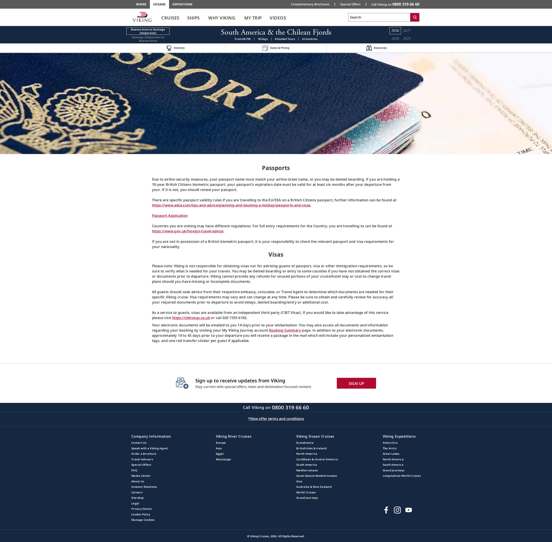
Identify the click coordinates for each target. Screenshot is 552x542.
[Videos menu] (291, 18)
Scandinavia (305, 443)
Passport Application (170, 215)
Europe (221, 443)
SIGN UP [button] (356, 383)
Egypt (220, 454)
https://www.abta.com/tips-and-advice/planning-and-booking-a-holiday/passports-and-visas (231, 205)
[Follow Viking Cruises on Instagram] (397, 510)
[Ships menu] (204, 18)
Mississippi (223, 459)
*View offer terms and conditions (276, 418)
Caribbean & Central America (317, 459)
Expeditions (182, 4)
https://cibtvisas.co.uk (191, 317)
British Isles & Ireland (311, 448)
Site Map (137, 498)
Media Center (141, 476)
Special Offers (350, 4)
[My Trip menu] (267, 18)
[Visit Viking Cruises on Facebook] (386, 510)
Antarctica (390, 443)
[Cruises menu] (184, 18)
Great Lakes (391, 454)
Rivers (141, 4)
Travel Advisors (142, 459)
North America (306, 454)
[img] (276, 103)
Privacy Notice (141, 509)
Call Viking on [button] (395, 4)
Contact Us (139, 443)
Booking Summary (285, 330)
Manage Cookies (143, 520)
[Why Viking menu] (241, 18)
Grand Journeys (307, 498)
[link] (170, 19)
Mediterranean (307, 470)
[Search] (414, 17)
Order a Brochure (143, 454)
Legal (135, 503)
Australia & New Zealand (314, 487)
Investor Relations (144, 487)
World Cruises (306, 492)
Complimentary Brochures (310, 4)
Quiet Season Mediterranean (316, 476)
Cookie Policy (140, 514)
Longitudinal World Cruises (402, 476)
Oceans (159, 4)
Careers (137, 492)
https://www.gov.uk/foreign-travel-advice (188, 231)
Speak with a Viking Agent (149, 448)
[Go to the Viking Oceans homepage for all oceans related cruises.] (142, 16)
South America (306, 465)
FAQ (134, 470)
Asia (219, 448)
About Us (137, 481)
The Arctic (390, 448)
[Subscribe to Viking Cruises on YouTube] (408, 510)
